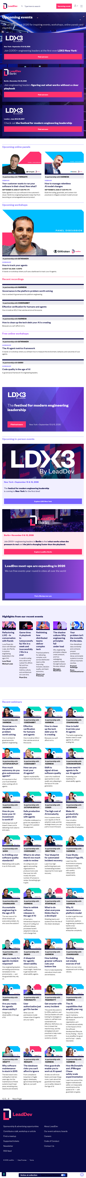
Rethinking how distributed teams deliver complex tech (41, 641)
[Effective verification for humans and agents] (32, 712)
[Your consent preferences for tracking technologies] (4, 1174)
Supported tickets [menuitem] (11, 1141)
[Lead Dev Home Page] (17, 1114)
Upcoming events (64, 6)
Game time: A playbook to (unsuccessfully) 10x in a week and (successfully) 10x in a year (26, 643)
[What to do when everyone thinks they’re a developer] (54, 893)
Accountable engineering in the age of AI (9, 910)
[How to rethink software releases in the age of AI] (32, 893)
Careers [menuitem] (47, 1136)
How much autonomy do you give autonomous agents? (11, 771)
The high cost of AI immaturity (53, 812)
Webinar (5, 180)
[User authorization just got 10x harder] (32, 989)
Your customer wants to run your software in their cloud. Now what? (19, 185)
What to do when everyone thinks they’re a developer (52, 911)
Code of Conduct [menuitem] (51, 1141)
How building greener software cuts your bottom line (53, 962)
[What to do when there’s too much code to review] (32, 840)
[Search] (22, 6)
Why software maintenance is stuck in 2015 (9, 1068)
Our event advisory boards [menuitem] (56, 1131)
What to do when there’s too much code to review (32, 857)
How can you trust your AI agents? (30, 770)
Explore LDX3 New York (43, 501)
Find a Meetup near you (43, 596)
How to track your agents (14, 265)
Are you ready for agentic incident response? (11, 960)
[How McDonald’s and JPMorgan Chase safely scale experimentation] (75, 1051)
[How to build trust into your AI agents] (75, 712)
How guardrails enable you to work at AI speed (53, 1068)
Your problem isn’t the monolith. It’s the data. (76, 636)
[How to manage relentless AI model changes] (64, 163)
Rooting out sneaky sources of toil (73, 960)
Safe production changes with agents (32, 813)
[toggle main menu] (81, 6)
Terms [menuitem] (32, 1160)
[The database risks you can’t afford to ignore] (32, 1051)
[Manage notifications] (82, 1174)
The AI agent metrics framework (18, 348)
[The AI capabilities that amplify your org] (75, 989)
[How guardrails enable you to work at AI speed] (54, 1051)
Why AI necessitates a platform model (74, 910)
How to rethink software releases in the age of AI (31, 911)
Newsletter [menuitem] (8, 1145)
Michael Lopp (7, 663)
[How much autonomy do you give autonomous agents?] (11, 753)
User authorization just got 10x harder (32, 1006)
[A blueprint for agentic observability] (32, 944)
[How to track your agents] (43, 232)
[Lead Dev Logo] (10, 6)
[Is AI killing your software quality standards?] (11, 840)
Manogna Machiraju (57, 670)
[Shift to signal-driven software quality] (54, 753)
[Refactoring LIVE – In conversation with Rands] (9, 625)
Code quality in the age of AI (16, 369)
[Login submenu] (76, 5)
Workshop (6, 262)
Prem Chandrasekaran (77, 671)
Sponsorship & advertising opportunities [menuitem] (21, 1126)
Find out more (43, 57)
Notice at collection (28, 1175)
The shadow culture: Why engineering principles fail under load (59, 639)
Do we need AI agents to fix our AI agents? (73, 770)
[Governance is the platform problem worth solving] (11, 712)
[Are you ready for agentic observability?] (11, 989)
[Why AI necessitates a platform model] (75, 893)
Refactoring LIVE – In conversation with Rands (8, 636)
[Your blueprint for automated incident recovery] (54, 840)
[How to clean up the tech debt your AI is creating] (54, 712)
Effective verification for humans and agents (24, 306)
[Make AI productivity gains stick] (75, 797)
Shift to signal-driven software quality (53, 770)
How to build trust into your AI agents (73, 728)
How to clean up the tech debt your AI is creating (26, 322)
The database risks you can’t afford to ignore (31, 1068)
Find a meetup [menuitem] (9, 1136)
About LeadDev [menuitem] (51, 1126)
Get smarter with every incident (53, 1005)
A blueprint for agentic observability (30, 960)
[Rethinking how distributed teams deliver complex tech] (43, 625)
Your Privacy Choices (50, 1175)
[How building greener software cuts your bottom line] (54, 944)
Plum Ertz (23, 677)
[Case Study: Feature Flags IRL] (75, 840)
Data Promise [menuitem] (22, 1160)
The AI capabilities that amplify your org (74, 1006)
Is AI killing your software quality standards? (10, 857)
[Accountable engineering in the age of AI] (11, 893)
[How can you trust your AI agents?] (32, 753)
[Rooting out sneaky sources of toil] (75, 944)
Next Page (17, 1098)
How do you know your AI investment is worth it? (8, 815)
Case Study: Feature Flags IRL (75, 856)
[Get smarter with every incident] (54, 989)
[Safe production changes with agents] (32, 797)
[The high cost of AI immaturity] (54, 797)
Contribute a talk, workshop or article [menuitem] (19, 1131)
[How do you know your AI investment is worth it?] (11, 797)
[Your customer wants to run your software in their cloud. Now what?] (21, 163)
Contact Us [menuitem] (49, 1145)
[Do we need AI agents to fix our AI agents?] (75, 753)
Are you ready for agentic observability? (9, 1006)
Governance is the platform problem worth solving (27, 290)
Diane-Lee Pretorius (40, 675)
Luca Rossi (6, 661)
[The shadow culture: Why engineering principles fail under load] (60, 625)
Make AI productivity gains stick (72, 813)
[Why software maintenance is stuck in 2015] (11, 1051)
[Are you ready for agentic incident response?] (11, 944)
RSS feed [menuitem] (7, 1150)
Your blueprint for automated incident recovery (53, 857)
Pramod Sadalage (74, 666)
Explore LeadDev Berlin (43, 552)
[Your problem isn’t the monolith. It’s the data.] (77, 625)
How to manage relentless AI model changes (58, 185)
